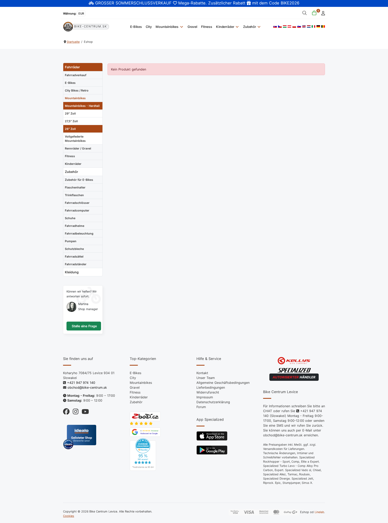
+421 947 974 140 (81, 383)
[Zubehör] (258, 26)
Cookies (68, 516)
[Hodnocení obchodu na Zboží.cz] (145, 416)
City (149, 27)
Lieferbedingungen (210, 387)
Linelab (319, 512)
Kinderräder (225, 27)
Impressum (204, 397)
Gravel (192, 27)
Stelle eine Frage (84, 326)
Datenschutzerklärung (213, 402)
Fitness (206, 27)
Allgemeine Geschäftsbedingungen (223, 383)
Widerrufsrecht (207, 392)
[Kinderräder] (236, 26)
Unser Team (205, 378)
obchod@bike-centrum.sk (87, 387)
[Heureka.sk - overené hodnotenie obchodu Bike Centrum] (143, 454)
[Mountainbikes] (180, 26)
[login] (322, 12)
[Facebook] (66, 410)
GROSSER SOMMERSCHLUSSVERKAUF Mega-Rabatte (150, 3)
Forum (201, 407)
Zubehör (249, 27)
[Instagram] (74, 410)
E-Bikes (136, 27)
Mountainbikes (167, 27)
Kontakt (202, 373)
